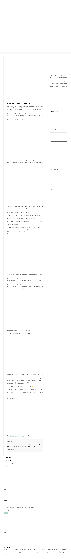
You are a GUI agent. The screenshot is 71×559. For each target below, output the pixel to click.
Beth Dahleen (8, 460)
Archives (5, 529)
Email (5, 494)
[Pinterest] (64, 2)
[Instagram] (62, 2)
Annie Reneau (11, 441)
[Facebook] (57, 2)
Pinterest (16, 436)
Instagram (22, 436)
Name (5, 489)
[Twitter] (60, 2)
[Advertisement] (35, 40)
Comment (6, 477)
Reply (7, 466)
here (14, 398)
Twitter (12, 436)
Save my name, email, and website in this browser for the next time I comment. (19, 507)
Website (5, 500)
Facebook (9, 436)
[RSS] (66, 2)
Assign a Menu (6, 555)
